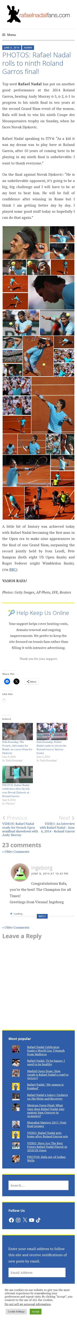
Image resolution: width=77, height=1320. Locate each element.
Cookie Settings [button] (16, 1311)
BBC (12, 569)
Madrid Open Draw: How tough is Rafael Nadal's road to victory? (47, 1074)
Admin (28, 47)
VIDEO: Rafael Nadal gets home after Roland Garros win (47, 1134)
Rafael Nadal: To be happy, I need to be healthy (46, 1062)
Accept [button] (35, 1311)
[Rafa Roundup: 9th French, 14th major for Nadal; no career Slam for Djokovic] (17, 731)
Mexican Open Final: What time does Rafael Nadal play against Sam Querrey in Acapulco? (45, 1110)
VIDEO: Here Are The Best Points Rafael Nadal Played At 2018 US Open (47, 1146)
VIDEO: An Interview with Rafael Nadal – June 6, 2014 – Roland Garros (57, 824)
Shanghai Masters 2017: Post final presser (46, 1124)
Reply (42, 916)
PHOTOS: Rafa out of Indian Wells (46, 1158)
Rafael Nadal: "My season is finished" (45, 1086)
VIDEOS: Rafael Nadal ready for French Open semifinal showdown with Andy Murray (20, 826)
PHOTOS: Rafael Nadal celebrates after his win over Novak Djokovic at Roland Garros (16, 790)
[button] (25, 243)
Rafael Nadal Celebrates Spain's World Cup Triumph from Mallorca (46, 1050)
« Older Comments (15, 851)
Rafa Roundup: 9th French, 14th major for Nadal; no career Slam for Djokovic (17, 747)
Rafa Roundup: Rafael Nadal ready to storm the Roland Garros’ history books (51, 747)
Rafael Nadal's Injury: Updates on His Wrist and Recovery (47, 1096)
